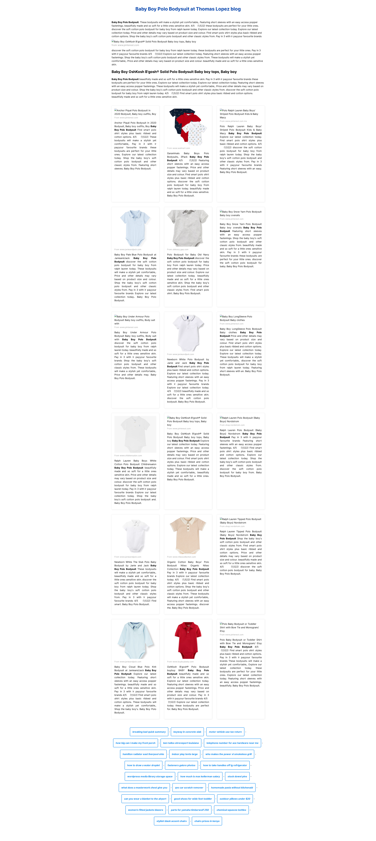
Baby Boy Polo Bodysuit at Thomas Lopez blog (188, 9)
